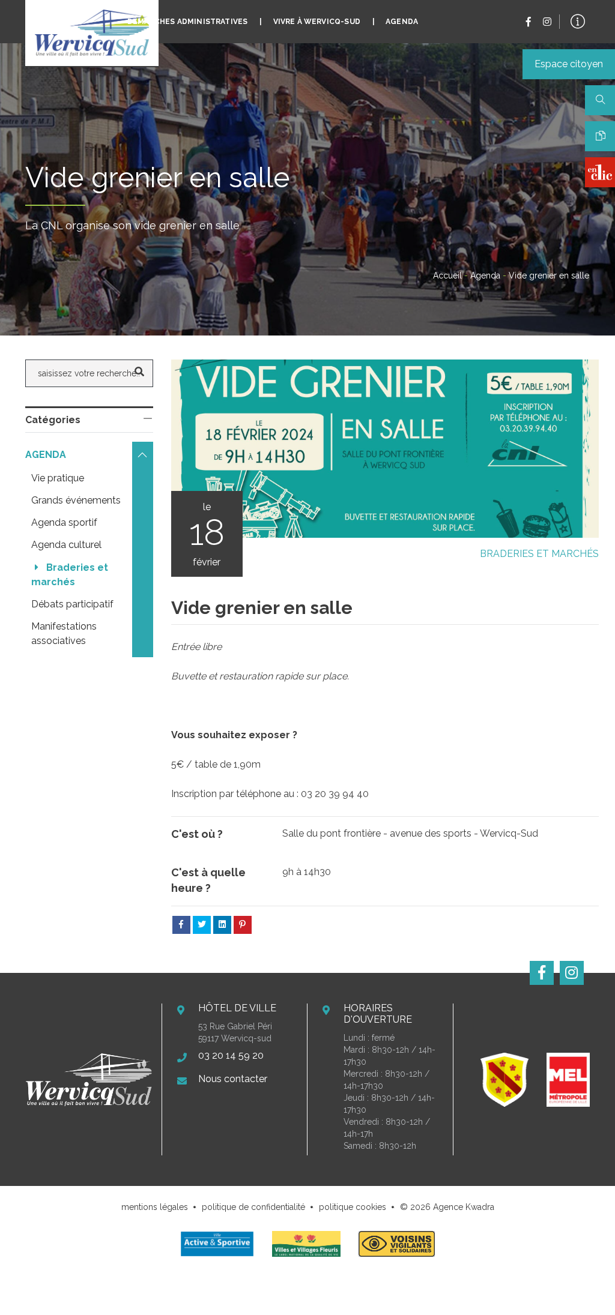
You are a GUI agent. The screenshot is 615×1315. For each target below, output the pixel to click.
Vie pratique (57, 478)
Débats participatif (72, 604)
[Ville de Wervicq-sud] (92, 33)
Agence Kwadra (463, 1207)
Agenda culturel (66, 544)
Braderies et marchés (539, 553)
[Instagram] (547, 22)
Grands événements (76, 500)
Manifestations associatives (65, 633)
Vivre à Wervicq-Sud (316, 21)
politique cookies (352, 1207)
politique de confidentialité (253, 1207)
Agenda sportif (64, 522)
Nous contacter (232, 1079)
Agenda (402, 21)
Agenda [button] (46, 454)
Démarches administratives (187, 21)
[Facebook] (528, 22)
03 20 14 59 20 (231, 1055)
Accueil (447, 275)
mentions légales (154, 1207)
